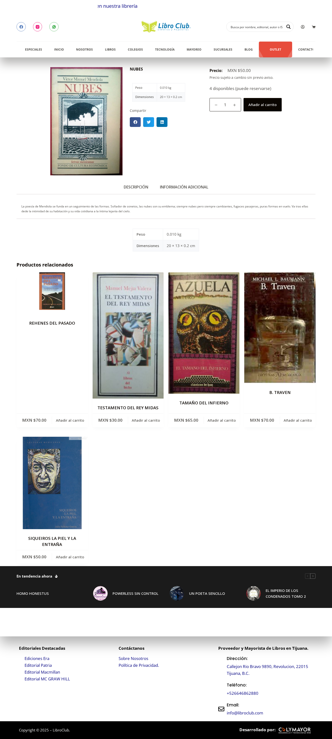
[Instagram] (37, 26)
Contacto (306, 49)
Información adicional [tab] (184, 187)
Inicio (59, 49)
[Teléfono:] (221, 689)
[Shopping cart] (313, 27)
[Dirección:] (221, 666)
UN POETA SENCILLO (207, 593)
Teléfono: (237, 685)
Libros (110, 49)
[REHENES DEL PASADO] (52, 293)
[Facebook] (21, 26)
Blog (249, 49)
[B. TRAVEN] (279, 327)
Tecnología (165, 49)
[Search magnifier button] (288, 26)
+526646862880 (242, 693)
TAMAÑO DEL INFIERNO (203, 403)
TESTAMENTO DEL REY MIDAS (127, 407)
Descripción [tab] (136, 187)
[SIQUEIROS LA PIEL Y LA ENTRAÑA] (52, 483)
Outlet (275, 49)
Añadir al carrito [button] (70, 420)
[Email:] (221, 709)
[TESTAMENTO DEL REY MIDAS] (128, 335)
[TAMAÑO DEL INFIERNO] (203, 332)
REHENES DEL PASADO (52, 323)
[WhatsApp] (54, 26)
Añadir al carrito (262, 104)
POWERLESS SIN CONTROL (135, 593)
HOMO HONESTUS (33, 593)
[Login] (303, 27)
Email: (233, 705)
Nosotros (84, 49)
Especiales (33, 49)
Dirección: (237, 658)
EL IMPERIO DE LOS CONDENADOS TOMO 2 (286, 593)
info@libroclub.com (245, 713)
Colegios (135, 49)
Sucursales (223, 49)
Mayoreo (194, 49)
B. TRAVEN (280, 392)
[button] (135, 122)
